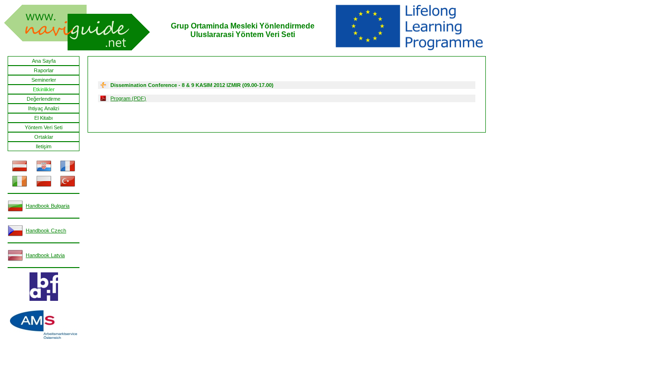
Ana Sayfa (44, 61)
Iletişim (43, 146)
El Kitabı (43, 118)
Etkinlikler (44, 89)
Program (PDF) (128, 98)
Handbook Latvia (45, 255)
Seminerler (43, 80)
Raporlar (44, 70)
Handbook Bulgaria (47, 206)
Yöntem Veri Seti (43, 127)
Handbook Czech (46, 230)
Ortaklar (43, 137)
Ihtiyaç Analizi (43, 108)
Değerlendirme (43, 99)
